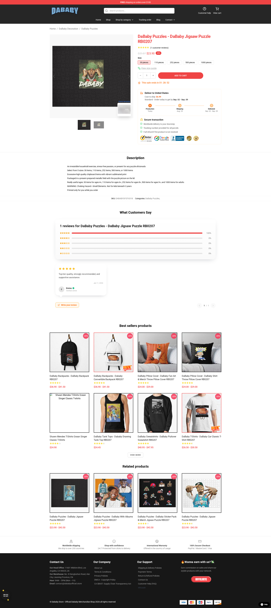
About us (98, 568)
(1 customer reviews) (159, 48)
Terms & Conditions (102, 572)
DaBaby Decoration (68, 28)
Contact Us (143, 580)
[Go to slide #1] (84, 125)
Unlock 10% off (5, 595)
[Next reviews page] (213, 305)
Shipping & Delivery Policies (150, 568)
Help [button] (266, 604)
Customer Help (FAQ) (147, 584)
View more (135, 455)
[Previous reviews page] (199, 305)
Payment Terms (145, 572)
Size (140, 58)
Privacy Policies (101, 576)
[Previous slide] (54, 76)
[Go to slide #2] (99, 125)
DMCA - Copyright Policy (104, 580)
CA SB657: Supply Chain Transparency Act (112, 584)
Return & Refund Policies (148, 576)
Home (53, 28)
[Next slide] (129, 76)
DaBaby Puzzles (89, 28)
